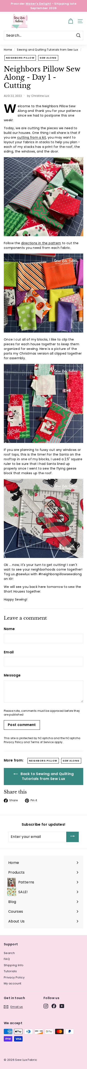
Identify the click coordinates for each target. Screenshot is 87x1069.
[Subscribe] (72, 837)
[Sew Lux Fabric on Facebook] (54, 1006)
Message (12, 675)
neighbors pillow (20, 57)
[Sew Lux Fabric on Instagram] (46, 1006)
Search (9, 953)
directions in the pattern (41, 243)
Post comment (22, 724)
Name (9, 629)
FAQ (7, 959)
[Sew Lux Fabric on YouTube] (62, 1006)
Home (8, 50)
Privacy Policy (13, 742)
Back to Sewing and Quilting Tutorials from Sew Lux (47, 776)
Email (9, 652)
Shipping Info (14, 965)
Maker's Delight (38, 4)
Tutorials (10, 971)
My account (12, 983)
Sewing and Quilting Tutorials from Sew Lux (47, 50)
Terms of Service (42, 742)
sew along (48, 57)
